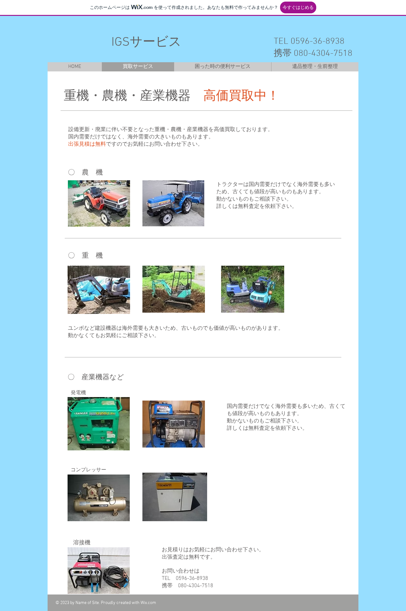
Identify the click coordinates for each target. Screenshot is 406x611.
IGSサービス (140, 42)
